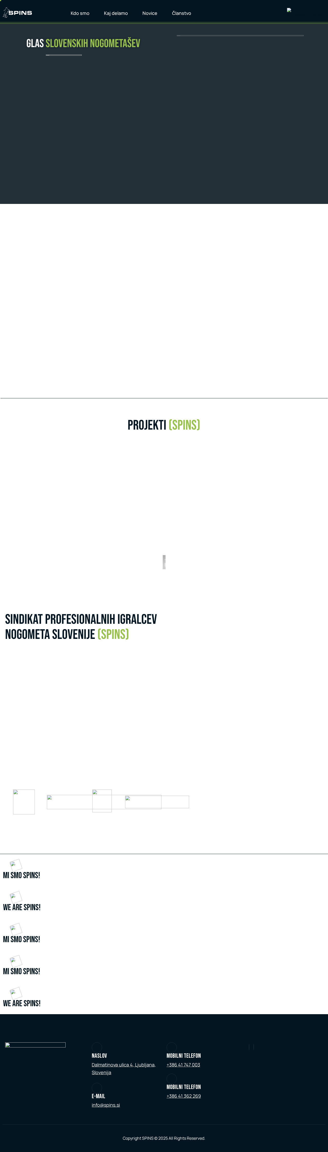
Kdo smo (80, 13)
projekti (164, 425)
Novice (149, 13)
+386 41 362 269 (184, 1096)
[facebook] (253, 1047)
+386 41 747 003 (183, 1065)
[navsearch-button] (271, 12)
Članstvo (181, 13)
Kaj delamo (116, 13)
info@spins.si (106, 1105)
